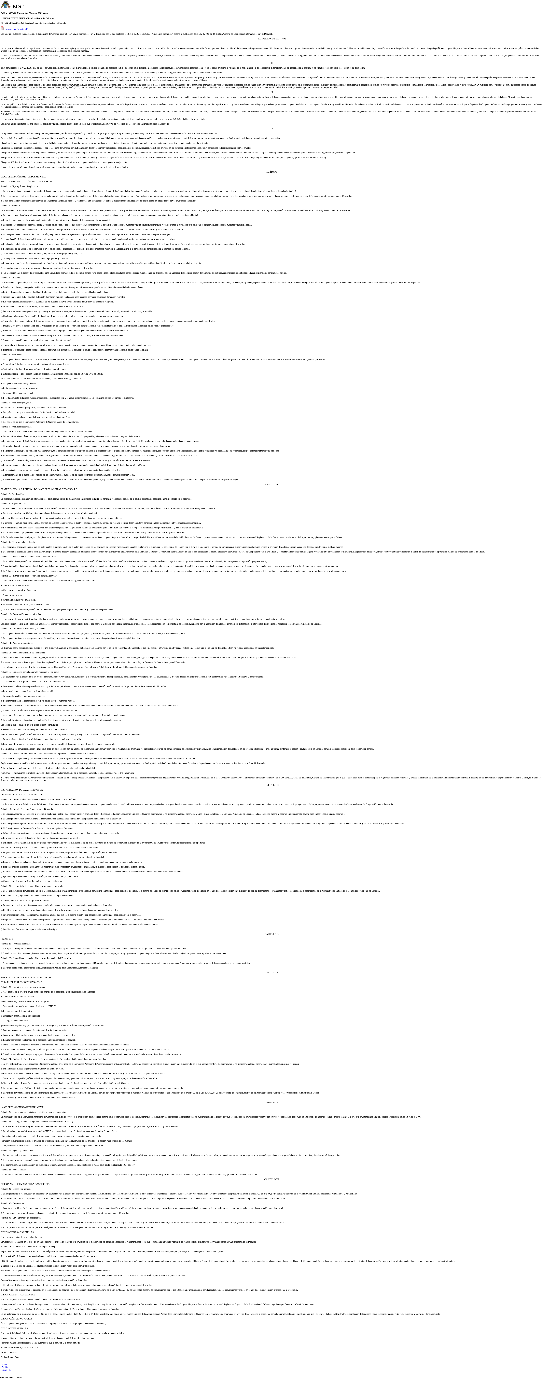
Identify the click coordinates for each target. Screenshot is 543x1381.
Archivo (5, 1367)
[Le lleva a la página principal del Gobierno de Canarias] (5, 5)
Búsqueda (6, 1370)
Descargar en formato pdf (16, 29)
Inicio (4, 1364)
